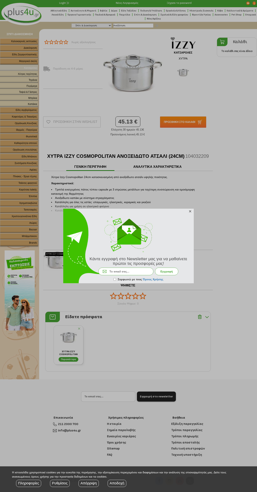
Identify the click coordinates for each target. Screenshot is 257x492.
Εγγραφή (166, 271)
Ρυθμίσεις (60, 483)
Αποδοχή (117, 483)
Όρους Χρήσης (153, 279)
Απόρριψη (89, 483)
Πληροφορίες (28, 483)
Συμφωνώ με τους (140, 279)
